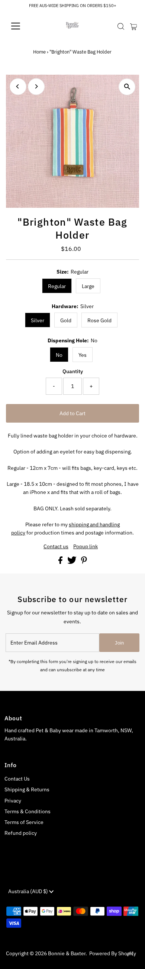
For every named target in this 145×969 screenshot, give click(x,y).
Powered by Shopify (112, 953)
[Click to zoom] (127, 86)
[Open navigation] (22, 26)
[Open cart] (133, 26)
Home (39, 52)
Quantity (72, 371)
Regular (57, 286)
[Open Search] (120, 26)
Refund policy (20, 833)
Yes (82, 355)
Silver (37, 320)
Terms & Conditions (27, 811)
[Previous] (18, 86)
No (59, 355)
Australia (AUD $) (28, 891)
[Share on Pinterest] (84, 562)
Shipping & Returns (26, 789)
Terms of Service (24, 822)
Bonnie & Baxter (67, 953)
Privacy (12, 800)
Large (88, 286)
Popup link (85, 546)
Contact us (56, 546)
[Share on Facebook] (61, 562)
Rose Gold (99, 320)
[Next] (36, 86)
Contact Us (17, 778)
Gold (65, 320)
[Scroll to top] (130, 954)
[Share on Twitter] (72, 562)
